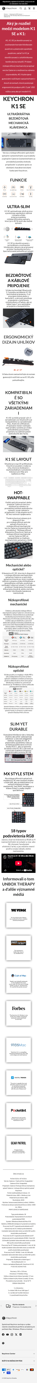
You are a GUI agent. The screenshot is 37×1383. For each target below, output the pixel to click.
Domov (6, 14)
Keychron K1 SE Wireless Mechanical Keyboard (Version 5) (17, 16)
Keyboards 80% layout (16, 14)
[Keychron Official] (3, 1343)
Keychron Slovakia (12, 1378)
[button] (29, 8)
